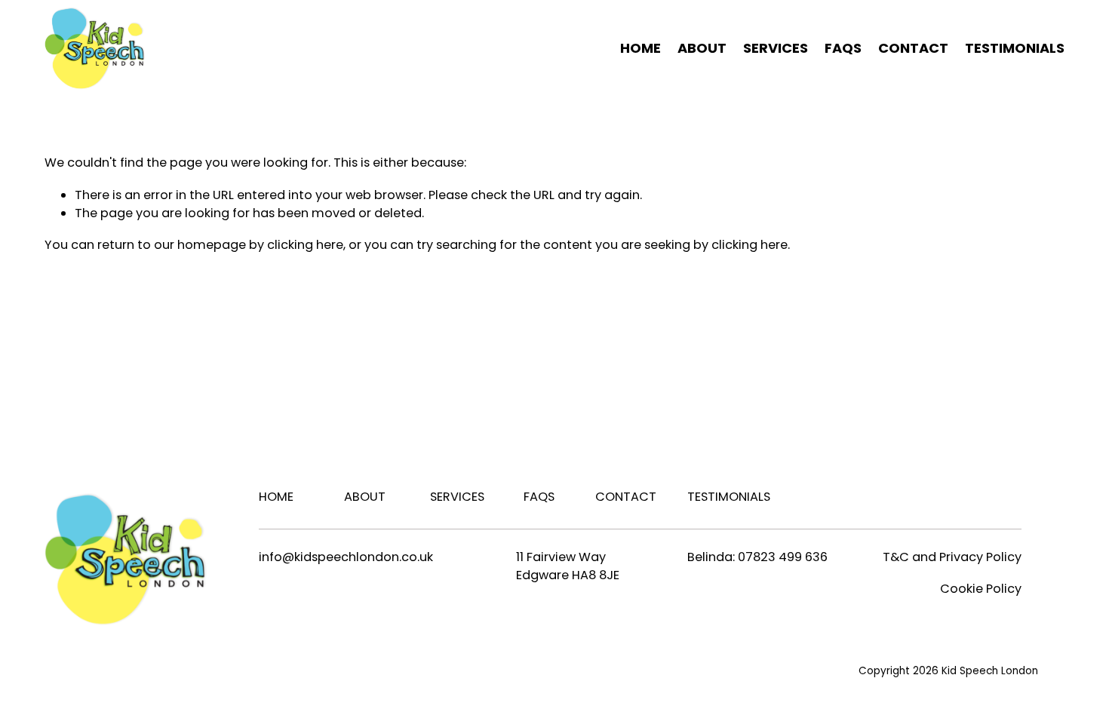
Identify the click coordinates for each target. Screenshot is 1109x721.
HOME (640, 47)
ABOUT (702, 47)
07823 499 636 (783, 557)
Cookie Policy (980, 588)
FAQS (843, 47)
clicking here (305, 244)
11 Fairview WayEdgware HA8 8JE (567, 566)
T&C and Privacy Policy (952, 557)
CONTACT (913, 47)
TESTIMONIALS (1014, 47)
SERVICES (457, 496)
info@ (276, 557)
